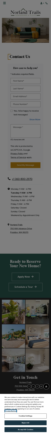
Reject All (25, 423)
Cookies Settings (25, 416)
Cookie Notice (10, 411)
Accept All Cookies (25, 430)
